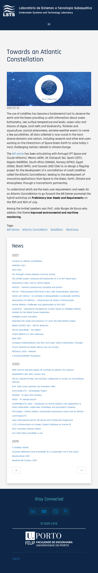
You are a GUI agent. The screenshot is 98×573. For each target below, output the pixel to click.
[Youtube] (44, 511)
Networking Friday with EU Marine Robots (31, 283)
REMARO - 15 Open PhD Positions (27, 395)
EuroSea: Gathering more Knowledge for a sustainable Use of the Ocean (45, 451)
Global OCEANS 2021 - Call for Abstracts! (30, 325)
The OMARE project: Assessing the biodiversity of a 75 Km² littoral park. (44, 278)
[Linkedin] (33, 511)
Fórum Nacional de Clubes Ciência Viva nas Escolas (35, 347)
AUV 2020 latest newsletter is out (27, 433)
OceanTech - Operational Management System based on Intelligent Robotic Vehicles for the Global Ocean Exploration (46, 310)
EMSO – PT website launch (24, 399)
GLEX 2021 (16, 269)
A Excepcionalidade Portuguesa (26, 355)
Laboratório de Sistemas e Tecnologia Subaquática (55, 8)
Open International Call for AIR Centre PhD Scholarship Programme (42, 420)
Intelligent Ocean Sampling (24, 316)
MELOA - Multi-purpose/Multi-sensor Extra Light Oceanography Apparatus (45, 291)
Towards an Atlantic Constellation (27, 261)
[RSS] (66, 510)
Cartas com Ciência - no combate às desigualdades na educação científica (46, 296)
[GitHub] (56, 511)
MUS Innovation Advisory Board (26, 428)
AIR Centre (13, 230)
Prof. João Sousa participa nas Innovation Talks (33, 386)
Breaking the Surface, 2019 (24, 460)
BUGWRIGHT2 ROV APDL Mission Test (28, 374)
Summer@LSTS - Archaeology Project (29, 390)
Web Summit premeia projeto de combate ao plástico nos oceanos (43, 369)
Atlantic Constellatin (35, 230)
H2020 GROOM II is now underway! (28, 334)
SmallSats (57, 230)
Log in (16, 558)
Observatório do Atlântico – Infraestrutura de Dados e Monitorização (43, 300)
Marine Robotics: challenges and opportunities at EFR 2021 (38, 304)
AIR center (18, 154)
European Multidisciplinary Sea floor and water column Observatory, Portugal (47, 342)
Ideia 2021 (16, 338)
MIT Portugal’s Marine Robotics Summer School (33, 274)
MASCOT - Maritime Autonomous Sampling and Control (37, 287)
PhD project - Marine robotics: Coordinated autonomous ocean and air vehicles (48, 411)
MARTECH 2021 (18, 265)
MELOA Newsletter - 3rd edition (26, 329)
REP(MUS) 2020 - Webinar (24, 351)
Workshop (72, 230)
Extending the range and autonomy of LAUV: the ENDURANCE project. (44, 321)
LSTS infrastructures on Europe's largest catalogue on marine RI (41, 424)
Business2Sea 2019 (20, 456)
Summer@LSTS (19, 415)
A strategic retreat (20, 447)
